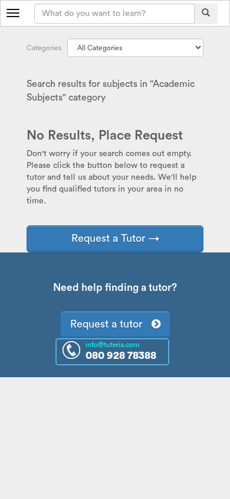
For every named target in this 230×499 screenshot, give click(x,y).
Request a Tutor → (115, 238)
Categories (44, 47)
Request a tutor (111, 324)
